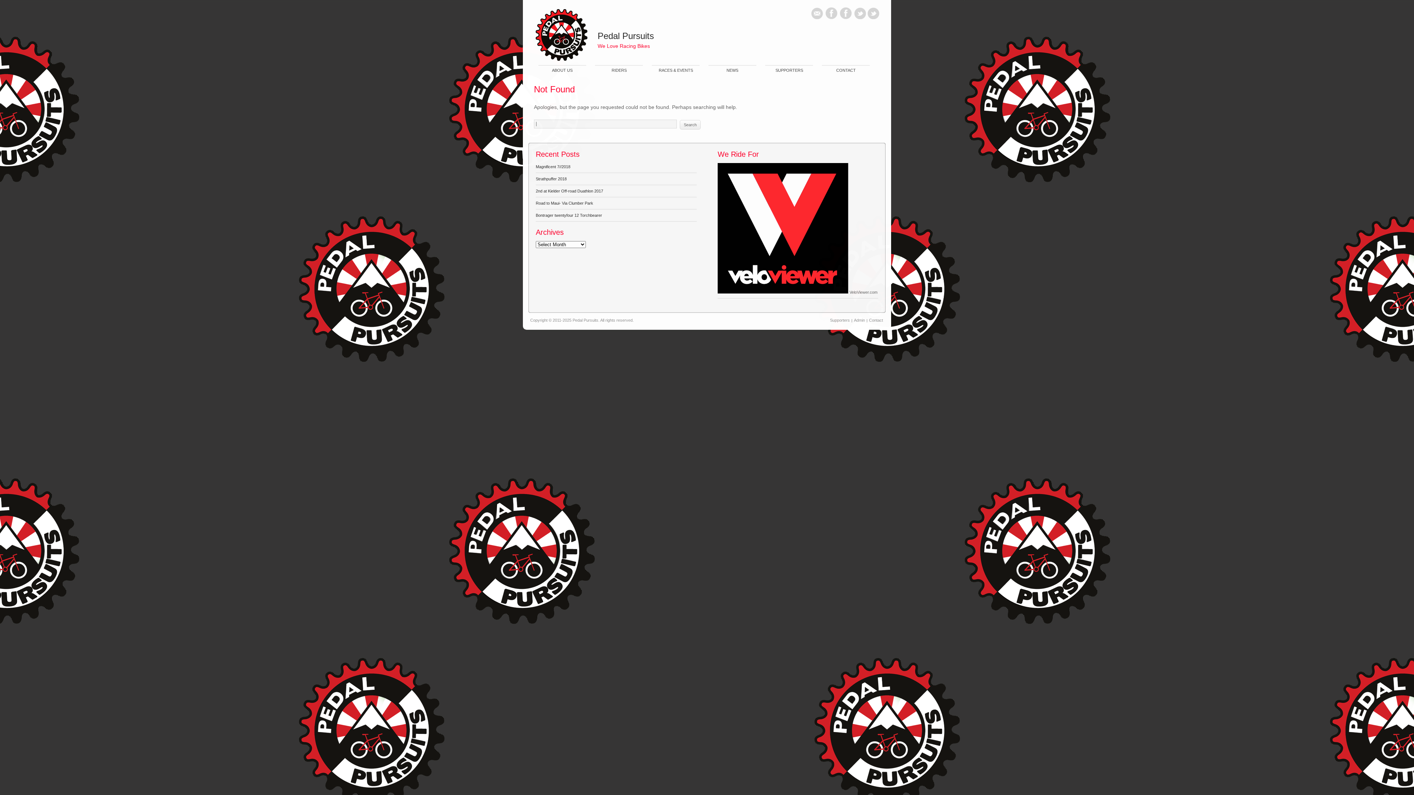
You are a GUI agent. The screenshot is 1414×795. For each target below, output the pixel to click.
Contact (846, 70)
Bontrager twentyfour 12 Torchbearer (569, 215)
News (732, 70)
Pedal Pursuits (626, 36)
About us (562, 70)
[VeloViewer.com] (783, 292)
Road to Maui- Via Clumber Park (564, 203)
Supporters (789, 70)
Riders (619, 70)
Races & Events (676, 70)
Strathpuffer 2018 (551, 179)
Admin (859, 320)
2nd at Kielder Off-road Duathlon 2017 (569, 191)
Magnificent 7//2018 (553, 167)
